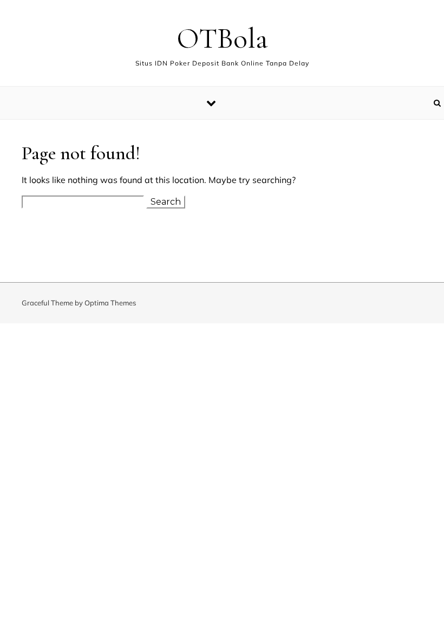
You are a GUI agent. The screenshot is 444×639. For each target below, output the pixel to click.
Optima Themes (110, 302)
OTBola (222, 38)
